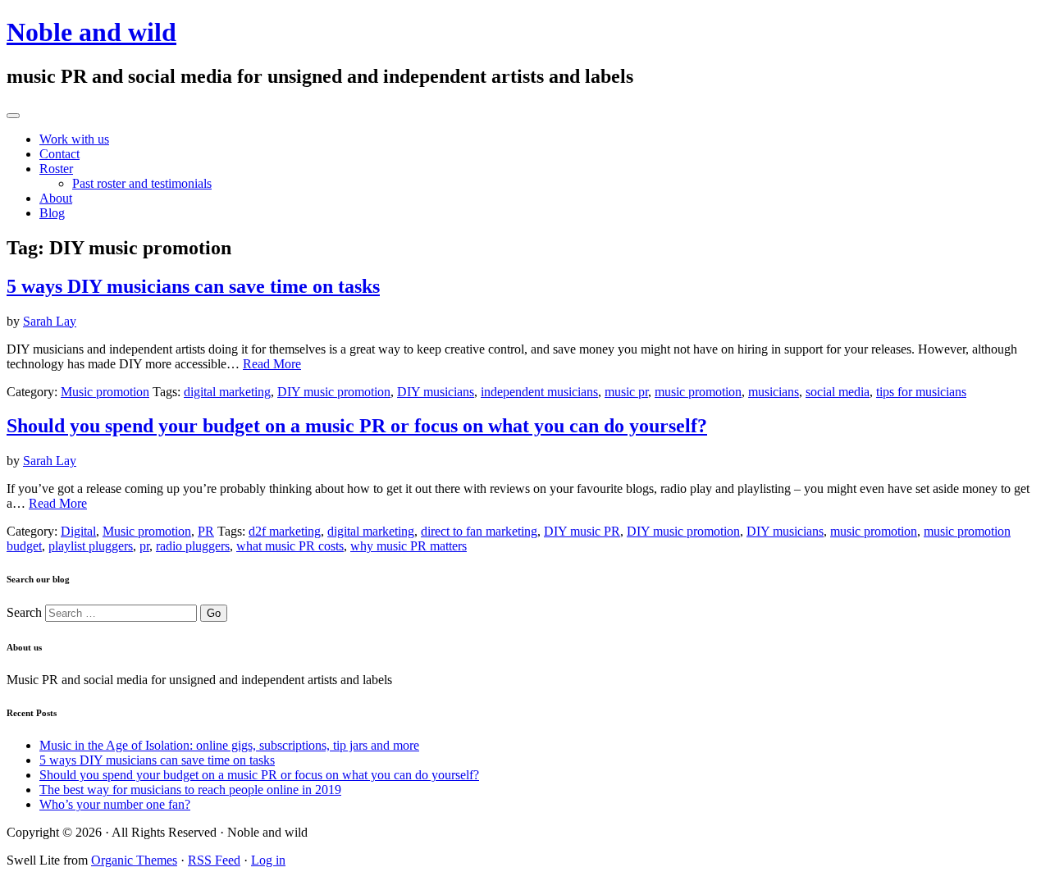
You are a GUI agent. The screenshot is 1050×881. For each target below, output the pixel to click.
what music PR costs (290, 546)
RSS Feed (214, 860)
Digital (78, 531)
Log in (268, 860)
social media (838, 392)
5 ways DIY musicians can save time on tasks (193, 286)
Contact (59, 154)
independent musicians (539, 392)
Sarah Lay (49, 321)
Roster (56, 169)
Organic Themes (134, 860)
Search (24, 612)
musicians (773, 392)
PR (206, 531)
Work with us (74, 139)
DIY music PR (582, 531)
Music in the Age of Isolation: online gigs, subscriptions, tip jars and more (229, 745)
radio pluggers (193, 546)
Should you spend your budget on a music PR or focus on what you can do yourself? (357, 425)
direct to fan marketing (479, 531)
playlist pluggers (90, 546)
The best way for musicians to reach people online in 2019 (190, 790)
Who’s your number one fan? (114, 804)
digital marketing (227, 392)
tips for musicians (921, 392)
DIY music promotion (333, 392)
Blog (52, 213)
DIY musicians (435, 392)
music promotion (698, 392)
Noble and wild (91, 32)
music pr (626, 392)
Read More (272, 364)
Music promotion (105, 392)
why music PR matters (408, 546)
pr (144, 546)
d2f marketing (285, 531)
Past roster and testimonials (142, 183)
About (55, 198)
